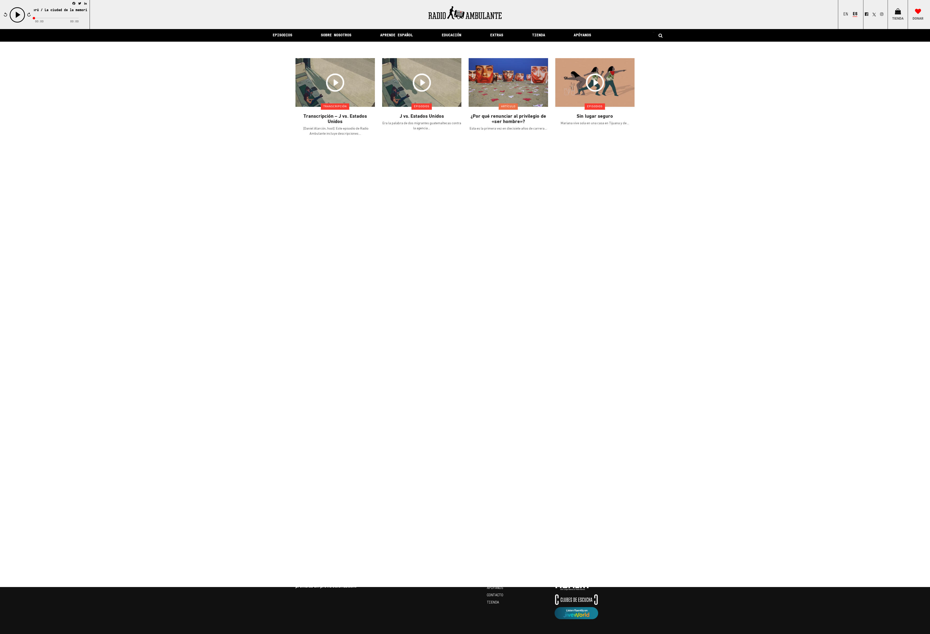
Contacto (495, 595)
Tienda (493, 602)
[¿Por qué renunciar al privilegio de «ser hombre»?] (508, 83)
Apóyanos (495, 588)
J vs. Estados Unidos (422, 116)
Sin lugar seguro (595, 116)
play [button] (17, 22)
